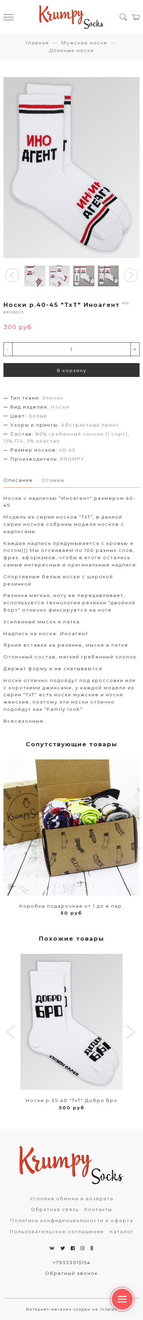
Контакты (98, 1209)
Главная (37, 42)
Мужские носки (84, 42)
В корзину (71, 370)
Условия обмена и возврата (71, 1198)
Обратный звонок (71, 1273)
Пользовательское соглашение (56, 1231)
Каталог (121, 1231)
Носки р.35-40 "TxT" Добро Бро (72, 1100)
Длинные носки (71, 50)
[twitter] (63, 1248)
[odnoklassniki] (92, 1248)
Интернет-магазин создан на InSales (71, 1309)
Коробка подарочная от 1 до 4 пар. (71, 906)
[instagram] (83, 1248)
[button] (12, 275)
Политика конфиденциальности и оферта (71, 1220)
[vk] (52, 1248)
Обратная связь (55, 1209)
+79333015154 (72, 1262)
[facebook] (73, 1248)
